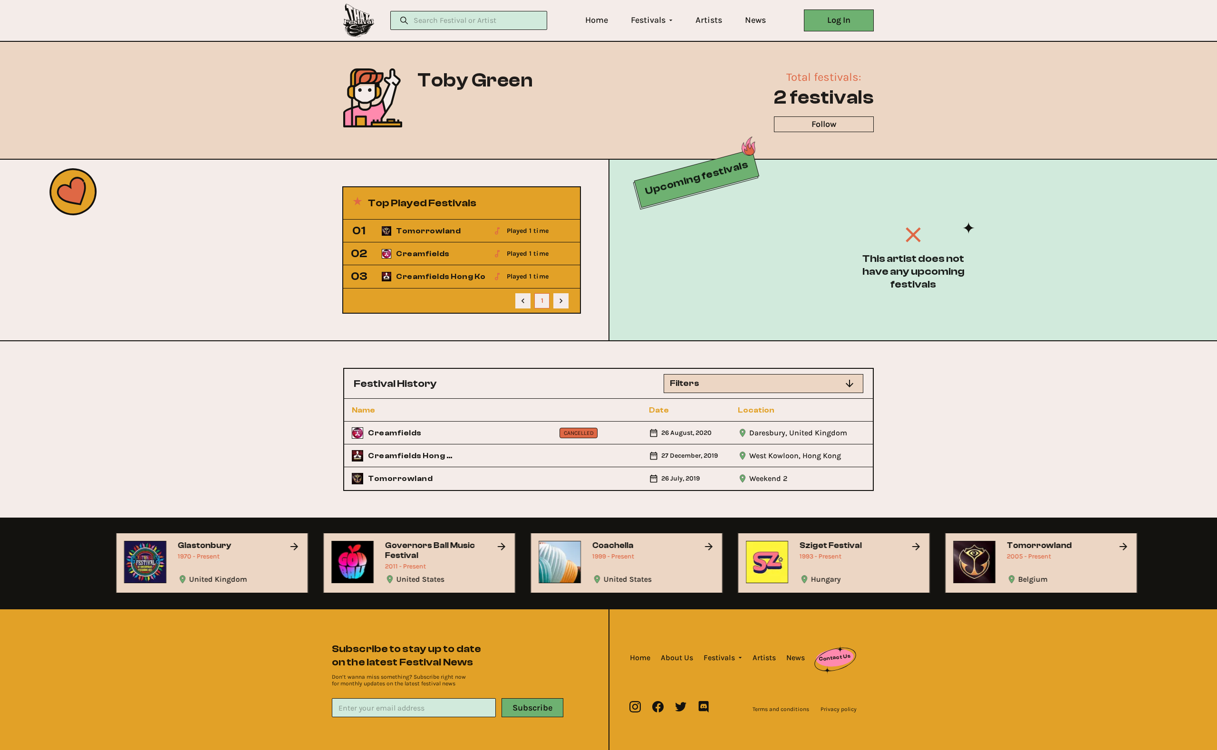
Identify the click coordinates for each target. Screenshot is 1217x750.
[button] (597, 20)
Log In (838, 20)
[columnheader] (403, 410)
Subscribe (532, 707)
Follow (823, 124)
